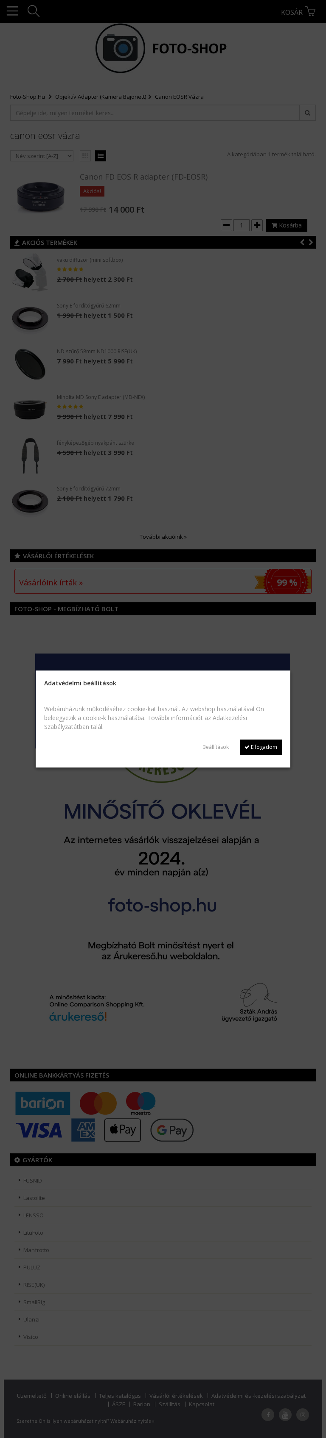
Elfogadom (263, 747)
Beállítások (215, 747)
